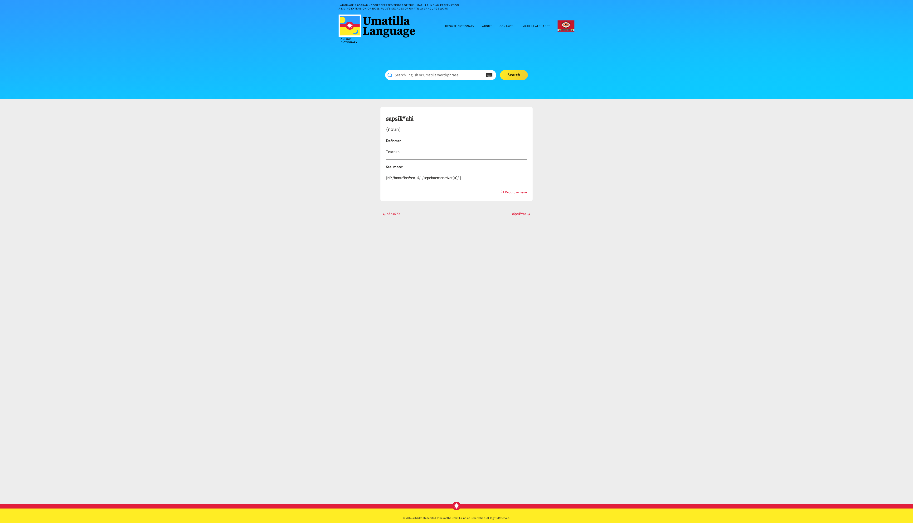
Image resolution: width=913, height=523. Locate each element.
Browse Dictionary (460, 26)
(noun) (393, 129)
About (487, 26)
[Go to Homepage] (379, 28)
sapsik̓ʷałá (399, 119)
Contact (506, 26)
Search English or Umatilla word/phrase (426, 75)
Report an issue (516, 192)
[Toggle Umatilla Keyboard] (489, 75)
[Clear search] (480, 75)
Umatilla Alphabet (535, 26)
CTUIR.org (566, 26)
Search (514, 74)
